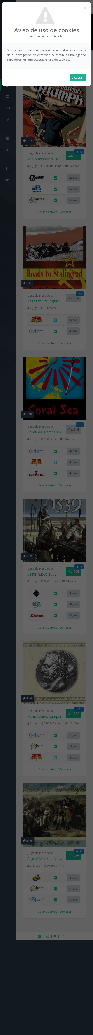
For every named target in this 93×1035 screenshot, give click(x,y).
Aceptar (77, 77)
